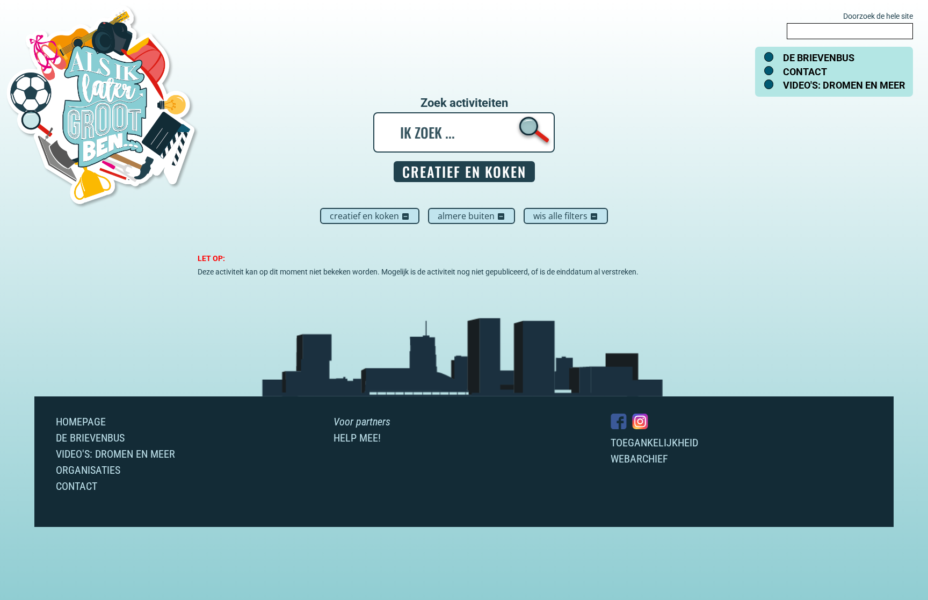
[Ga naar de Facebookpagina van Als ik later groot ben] (619, 421)
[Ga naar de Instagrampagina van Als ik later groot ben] (640, 421)
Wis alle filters (565, 216)
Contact (805, 71)
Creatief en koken (370, 216)
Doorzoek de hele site (878, 16)
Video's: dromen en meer (844, 85)
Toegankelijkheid (654, 442)
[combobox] (850, 31)
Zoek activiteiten (464, 103)
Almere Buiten (471, 216)
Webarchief (639, 458)
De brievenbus (818, 57)
